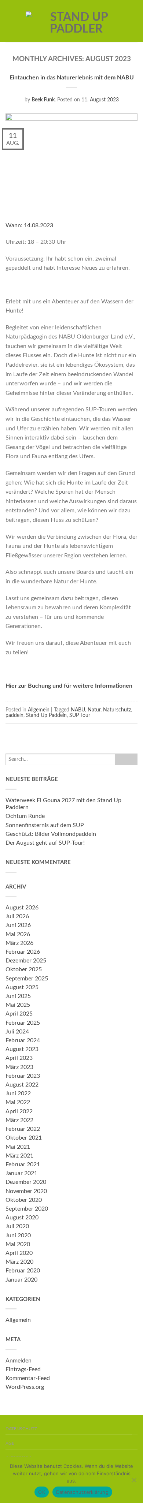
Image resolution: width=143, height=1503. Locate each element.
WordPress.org (25, 1387)
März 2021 (19, 1156)
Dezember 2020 (26, 1182)
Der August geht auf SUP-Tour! (45, 843)
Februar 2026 (23, 952)
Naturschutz (117, 710)
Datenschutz (21, 1429)
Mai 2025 (18, 1005)
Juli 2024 (17, 1032)
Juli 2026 (17, 916)
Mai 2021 (18, 1147)
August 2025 (22, 987)
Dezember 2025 (26, 961)
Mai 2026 (18, 934)
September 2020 (27, 1209)
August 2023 (22, 1049)
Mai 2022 (18, 1102)
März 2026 (19, 943)
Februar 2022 (23, 1129)
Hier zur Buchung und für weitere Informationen (70, 686)
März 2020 (19, 1262)
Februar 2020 (23, 1271)
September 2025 (27, 979)
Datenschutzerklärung (82, 1492)
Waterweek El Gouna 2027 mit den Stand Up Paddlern (63, 803)
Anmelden (19, 1361)
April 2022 (19, 1111)
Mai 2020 (18, 1244)
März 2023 (19, 1067)
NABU (78, 710)
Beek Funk (43, 99)
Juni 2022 (18, 1093)
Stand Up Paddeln (46, 715)
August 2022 (22, 1085)
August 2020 (22, 1217)
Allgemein (39, 710)
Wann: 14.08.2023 (29, 225)
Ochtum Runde (25, 816)
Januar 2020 (21, 1280)
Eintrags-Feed (23, 1369)
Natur (94, 710)
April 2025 (19, 1014)
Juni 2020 (18, 1235)
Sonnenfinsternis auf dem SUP (45, 825)
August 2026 (22, 908)
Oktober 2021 (24, 1138)
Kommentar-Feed (28, 1378)
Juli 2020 (17, 1226)
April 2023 (19, 1058)
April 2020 (19, 1253)
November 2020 (26, 1191)
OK (41, 1492)
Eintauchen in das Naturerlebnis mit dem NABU (72, 78)
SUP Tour (79, 715)
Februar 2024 (23, 1040)
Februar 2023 (23, 1076)
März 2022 (19, 1120)
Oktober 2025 (24, 969)
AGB (10, 1444)
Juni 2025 (18, 996)
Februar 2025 (23, 1023)
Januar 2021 (21, 1173)
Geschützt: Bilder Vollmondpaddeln (51, 834)
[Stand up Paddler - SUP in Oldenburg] (76, 21)
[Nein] (134, 1480)
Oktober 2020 (24, 1200)
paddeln (14, 715)
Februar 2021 (23, 1164)
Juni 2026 (18, 925)
